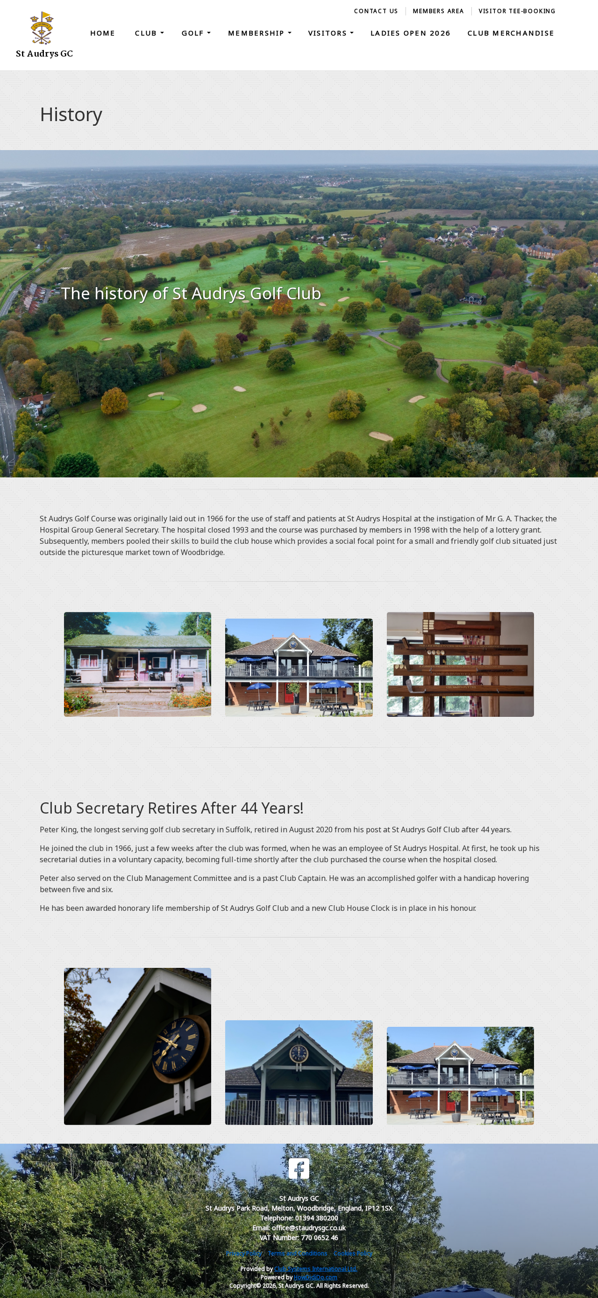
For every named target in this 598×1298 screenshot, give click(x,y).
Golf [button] (194, 32)
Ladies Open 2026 (410, 32)
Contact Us (376, 11)
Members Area (438, 11)
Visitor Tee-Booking (517, 11)
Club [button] (147, 32)
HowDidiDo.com (315, 1277)
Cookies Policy (353, 1253)
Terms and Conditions (297, 1253)
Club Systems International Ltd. (315, 1269)
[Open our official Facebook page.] (299, 1168)
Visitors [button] (329, 32)
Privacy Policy (244, 1253)
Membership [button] (258, 32)
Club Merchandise (511, 32)
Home (103, 32)
